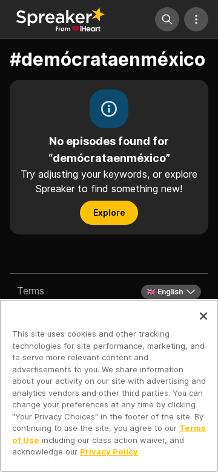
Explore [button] (109, 212)
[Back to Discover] (60, 19)
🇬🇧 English (165, 291)
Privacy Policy (109, 451)
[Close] (203, 316)
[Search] (167, 19)
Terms (30, 291)
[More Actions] (196, 19)
